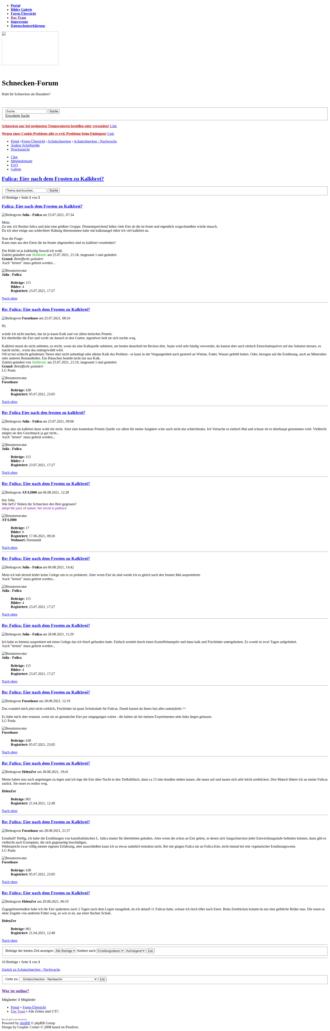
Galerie (16, 169)
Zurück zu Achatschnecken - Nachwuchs (31, 969)
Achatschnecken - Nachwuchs (95, 141)
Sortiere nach (87, 951)
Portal (15, 141)
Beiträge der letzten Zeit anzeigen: (30, 951)
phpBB (25, 1023)
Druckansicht (20, 149)
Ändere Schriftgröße (25, 145)
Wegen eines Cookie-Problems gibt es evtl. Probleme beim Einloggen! (54, 134)
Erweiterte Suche (17, 116)
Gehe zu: (11, 979)
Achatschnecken (59, 141)
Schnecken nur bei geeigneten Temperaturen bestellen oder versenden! (55, 126)
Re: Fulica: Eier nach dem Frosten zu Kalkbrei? (46, 309)
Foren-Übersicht (33, 141)
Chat (14, 157)
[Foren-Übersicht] (30, 64)
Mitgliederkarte (21, 161)
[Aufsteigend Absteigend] (140, 951)
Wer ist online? (15, 991)
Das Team (18, 1011)
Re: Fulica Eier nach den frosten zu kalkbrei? (43, 412)
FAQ (14, 165)
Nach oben (9, 298)
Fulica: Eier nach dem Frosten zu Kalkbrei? (53, 179)
